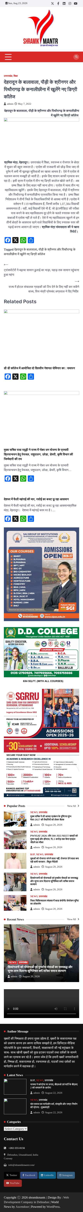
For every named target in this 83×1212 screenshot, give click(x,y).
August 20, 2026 (53, 825)
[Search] (76, 57)
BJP (32, 854)
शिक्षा (16, 76)
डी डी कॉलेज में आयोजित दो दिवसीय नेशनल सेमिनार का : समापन (39, 368)
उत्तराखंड (8, 76)
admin (10, 104)
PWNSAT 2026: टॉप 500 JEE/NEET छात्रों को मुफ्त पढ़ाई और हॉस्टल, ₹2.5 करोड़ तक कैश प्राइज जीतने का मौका (54, 839)
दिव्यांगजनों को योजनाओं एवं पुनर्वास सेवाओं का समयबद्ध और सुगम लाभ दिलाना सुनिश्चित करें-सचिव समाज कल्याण (54, 881)
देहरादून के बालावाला (25, 249)
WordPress (53, 1206)
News (34, 812)
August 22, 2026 (53, 1093)
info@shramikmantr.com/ (21, 1165)
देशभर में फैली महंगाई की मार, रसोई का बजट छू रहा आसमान (36, 499)
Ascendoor (22, 1206)
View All (72, 806)
